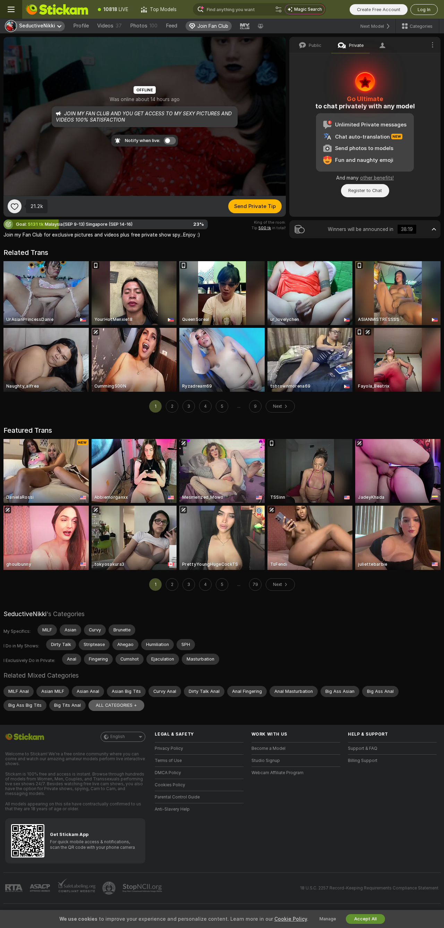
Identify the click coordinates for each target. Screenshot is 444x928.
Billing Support (362, 760)
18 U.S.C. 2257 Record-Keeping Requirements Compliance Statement (369, 888)
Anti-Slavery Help (172, 809)
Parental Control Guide (177, 797)
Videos (109, 26)
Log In (424, 9)
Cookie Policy (290, 919)
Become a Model (268, 748)
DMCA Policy (168, 772)
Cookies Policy (170, 784)
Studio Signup (265, 760)
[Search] (278, 9)
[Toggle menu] (11, 9)
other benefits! (377, 178)
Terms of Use (168, 760)
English (117, 736)
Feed (171, 26)
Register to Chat (365, 190)
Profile (81, 26)
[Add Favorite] (15, 206)
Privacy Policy (169, 748)
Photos (143, 26)
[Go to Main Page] (57, 9)
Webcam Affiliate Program (277, 772)
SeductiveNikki (24, 614)
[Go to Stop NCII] (142, 888)
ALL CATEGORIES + (116, 705)
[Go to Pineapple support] (109, 888)
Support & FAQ (362, 748)
